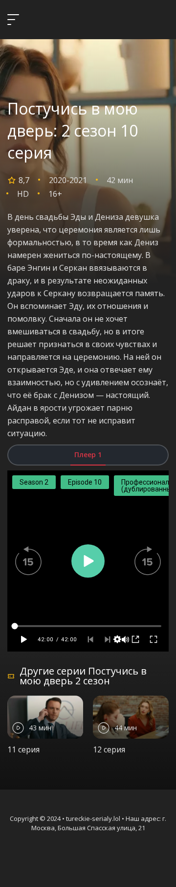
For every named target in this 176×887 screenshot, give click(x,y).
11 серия (23, 749)
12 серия (109, 749)
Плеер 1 (88, 454)
